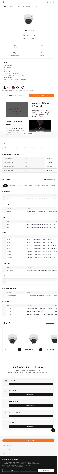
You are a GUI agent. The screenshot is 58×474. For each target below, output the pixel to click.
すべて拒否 (11, 470)
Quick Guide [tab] (37, 185)
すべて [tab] (5, 185)
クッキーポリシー (7, 449)
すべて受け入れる (46, 470)
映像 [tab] (5, 148)
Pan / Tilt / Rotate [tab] (18, 148)
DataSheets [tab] (12, 185)
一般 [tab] (50, 148)
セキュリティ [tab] (44, 148)
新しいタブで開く (17, 113)
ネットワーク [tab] (36, 148)
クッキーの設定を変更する (17, 111)
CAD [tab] (25, 185)
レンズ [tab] (9, 148)
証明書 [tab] (30, 185)
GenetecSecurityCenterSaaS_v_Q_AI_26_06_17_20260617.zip (40, 314)
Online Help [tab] (45, 185)
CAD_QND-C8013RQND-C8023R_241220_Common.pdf (39, 224)
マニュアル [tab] (19, 185)
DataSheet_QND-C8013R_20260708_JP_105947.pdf (38, 198)
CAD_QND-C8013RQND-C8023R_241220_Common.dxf (39, 227)
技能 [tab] (25, 148)
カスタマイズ (28, 470)
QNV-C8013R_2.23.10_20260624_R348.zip (36, 311)
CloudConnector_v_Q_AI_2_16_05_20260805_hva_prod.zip (39, 308)
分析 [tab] (30, 148)
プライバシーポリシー (8, 445)
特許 (4, 453)
